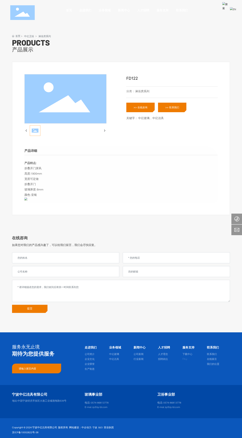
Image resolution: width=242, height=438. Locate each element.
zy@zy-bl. (97, 407)
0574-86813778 (100, 403)
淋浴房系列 (44, 36)
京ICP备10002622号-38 (25, 432)
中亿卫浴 (29, 36)
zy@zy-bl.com (172, 407)
